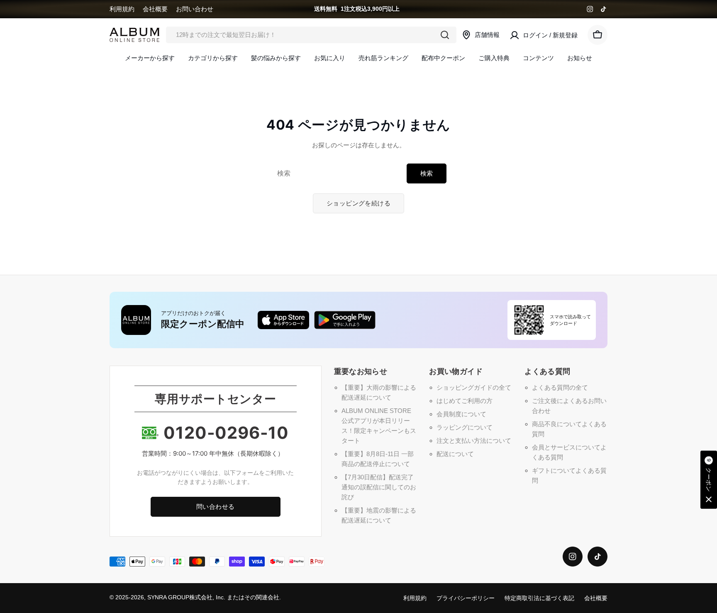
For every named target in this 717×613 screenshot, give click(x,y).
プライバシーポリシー (466, 598)
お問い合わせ (194, 8)
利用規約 (122, 8)
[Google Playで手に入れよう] (345, 320)
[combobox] (311, 35)
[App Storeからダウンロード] (283, 320)
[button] (708, 480)
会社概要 (155, 8)
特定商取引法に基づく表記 (539, 598)
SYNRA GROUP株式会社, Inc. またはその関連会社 (213, 597)
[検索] (445, 35)
